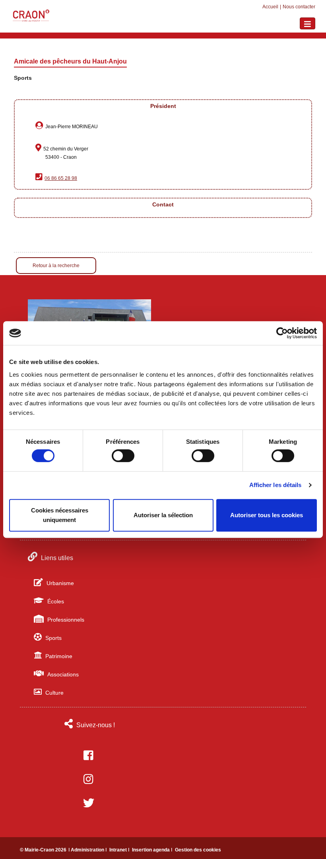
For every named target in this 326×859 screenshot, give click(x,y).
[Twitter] (88, 803)
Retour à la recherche (56, 265)
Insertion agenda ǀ (152, 850)
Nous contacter (299, 7)
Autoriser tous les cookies (266, 515)
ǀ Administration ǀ (88, 850)
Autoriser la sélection (163, 515)
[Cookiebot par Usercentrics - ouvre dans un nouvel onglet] (282, 333)
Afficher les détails (275, 485)
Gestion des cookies (198, 850)
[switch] (123, 455)
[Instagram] (88, 779)
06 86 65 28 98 (61, 178)
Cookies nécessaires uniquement (59, 515)
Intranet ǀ (119, 850)
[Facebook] (88, 755)
